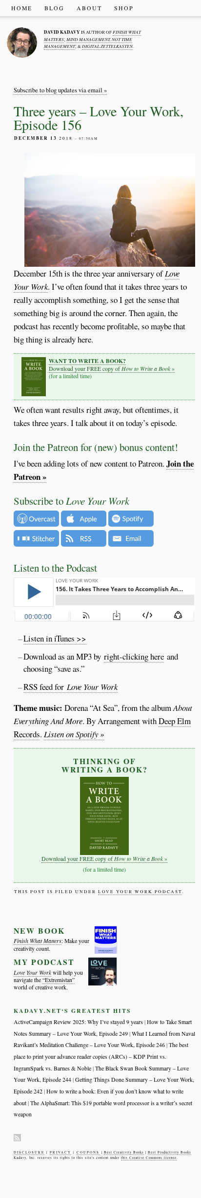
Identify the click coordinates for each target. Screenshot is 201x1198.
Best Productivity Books (169, 1152)
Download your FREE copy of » (112, 364)
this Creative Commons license (149, 1157)
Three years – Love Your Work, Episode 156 (98, 118)
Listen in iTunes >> (54, 638)
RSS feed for (70, 686)
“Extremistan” (58, 980)
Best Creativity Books (124, 1152)
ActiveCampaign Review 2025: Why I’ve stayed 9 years (78, 1022)
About (89, 8)
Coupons (88, 1152)
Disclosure (29, 1152)
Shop (124, 8)
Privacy (60, 1152)
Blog (54, 8)
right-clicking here (134, 656)
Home (21, 8)
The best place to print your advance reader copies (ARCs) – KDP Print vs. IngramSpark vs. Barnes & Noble (101, 1056)
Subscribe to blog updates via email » (60, 90)
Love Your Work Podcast (140, 892)
